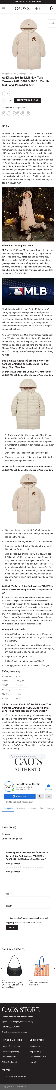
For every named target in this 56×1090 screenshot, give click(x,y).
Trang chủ (6, 74)
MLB (15, 74)
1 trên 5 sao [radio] (6, 867)
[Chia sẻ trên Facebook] (9, 113)
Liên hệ (33, 1062)
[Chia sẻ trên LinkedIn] (28, 113)
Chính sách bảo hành (10, 1062)
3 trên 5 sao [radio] (17, 867)
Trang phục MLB (26, 74)
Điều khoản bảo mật (38, 1057)
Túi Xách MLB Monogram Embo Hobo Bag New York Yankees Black (12, 984)
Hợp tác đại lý (35, 1052)
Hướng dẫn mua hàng (11, 1046)
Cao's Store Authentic (16, 1076)
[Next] (54, 973)
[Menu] (3, 8)
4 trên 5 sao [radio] (26, 867)
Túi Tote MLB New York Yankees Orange (38, 983)
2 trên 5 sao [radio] (11, 867)
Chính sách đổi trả (9, 1057)
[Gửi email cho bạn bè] (18, 113)
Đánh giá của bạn (13, 863)
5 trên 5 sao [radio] (37, 867)
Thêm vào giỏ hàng (28, 100)
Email (9, 906)
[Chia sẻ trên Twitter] (14, 113)
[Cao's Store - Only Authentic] (28, 8)
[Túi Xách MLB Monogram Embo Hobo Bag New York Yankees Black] (14, 965)
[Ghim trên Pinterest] (23, 113)
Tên (8, 894)
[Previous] (2, 973)
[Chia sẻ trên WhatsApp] (4, 113)
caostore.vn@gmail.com (17, 1032)
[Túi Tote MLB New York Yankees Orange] (41, 965)
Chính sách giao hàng (10, 1052)
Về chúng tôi (35, 1046)
